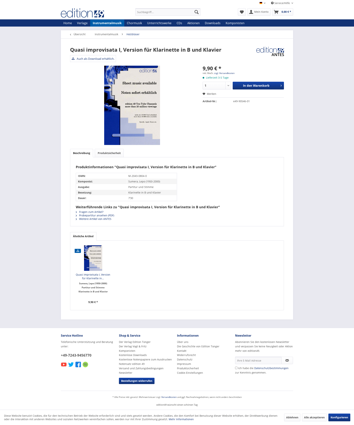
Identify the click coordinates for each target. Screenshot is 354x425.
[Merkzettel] (242, 12)
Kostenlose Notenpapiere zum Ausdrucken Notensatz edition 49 (145, 362)
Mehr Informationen (181, 419)
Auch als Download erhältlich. (95, 59)
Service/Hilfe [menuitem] (282, 3)
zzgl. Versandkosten (224, 73)
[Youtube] (64, 367)
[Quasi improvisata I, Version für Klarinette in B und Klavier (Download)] (93, 258)
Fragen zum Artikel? (90, 212)
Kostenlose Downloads (133, 355)
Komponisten (127, 351)
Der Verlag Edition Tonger (135, 342)
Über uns (182, 342)
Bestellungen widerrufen (136, 381)
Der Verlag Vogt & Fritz (133, 346)
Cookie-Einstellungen (190, 372)
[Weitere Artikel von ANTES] (270, 53)
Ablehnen (292, 417)
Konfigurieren (339, 417)
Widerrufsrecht (186, 355)
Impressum (184, 364)
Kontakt (181, 351)
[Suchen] (196, 12)
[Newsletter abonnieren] (287, 360)
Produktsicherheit (109, 153)
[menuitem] (167, 12)
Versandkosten (169, 397)
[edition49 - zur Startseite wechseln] (89, 13)
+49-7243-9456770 (76, 355)
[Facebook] (78, 367)
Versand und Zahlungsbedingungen (141, 368)
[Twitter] (71, 367)
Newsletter (125, 372)
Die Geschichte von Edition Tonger (198, 346)
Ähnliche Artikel (83, 236)
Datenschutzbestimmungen (271, 368)
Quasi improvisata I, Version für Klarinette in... (93, 276)
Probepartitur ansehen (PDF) (96, 215)
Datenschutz (184, 359)
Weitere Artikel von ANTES (94, 219)
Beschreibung (81, 153)
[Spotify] (85, 367)
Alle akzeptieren (314, 417)
